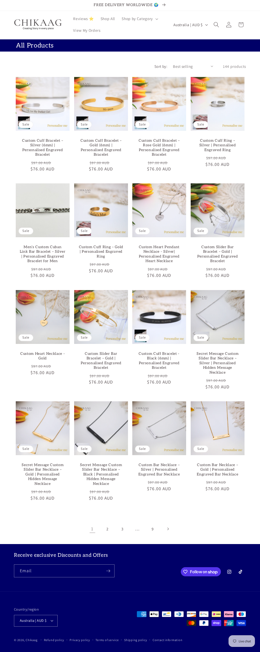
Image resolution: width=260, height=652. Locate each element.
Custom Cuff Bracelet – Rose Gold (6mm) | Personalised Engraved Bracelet (159, 147)
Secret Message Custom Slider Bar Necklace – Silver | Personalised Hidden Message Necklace (217, 362)
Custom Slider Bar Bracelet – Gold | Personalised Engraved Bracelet (217, 254)
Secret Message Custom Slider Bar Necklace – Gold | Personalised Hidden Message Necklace (42, 474)
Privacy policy (80, 640)
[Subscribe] (108, 571)
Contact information (168, 640)
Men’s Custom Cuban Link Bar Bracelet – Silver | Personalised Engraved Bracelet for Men (43, 254)
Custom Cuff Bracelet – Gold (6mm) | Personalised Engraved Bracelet (100, 147)
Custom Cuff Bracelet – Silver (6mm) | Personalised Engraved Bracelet (42, 147)
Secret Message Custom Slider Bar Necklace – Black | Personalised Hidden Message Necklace (101, 474)
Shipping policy (135, 640)
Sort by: (161, 66)
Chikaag (31, 640)
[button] (139, 19)
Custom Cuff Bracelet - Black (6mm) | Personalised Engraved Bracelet (159, 360)
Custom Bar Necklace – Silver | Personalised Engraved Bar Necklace (159, 469)
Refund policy (54, 640)
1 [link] (92, 529)
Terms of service (107, 640)
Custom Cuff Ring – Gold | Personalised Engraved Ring (101, 252)
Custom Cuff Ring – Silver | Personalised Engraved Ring (217, 145)
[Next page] (167, 529)
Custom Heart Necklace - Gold (42, 355)
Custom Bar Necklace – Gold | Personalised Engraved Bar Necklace (217, 469)
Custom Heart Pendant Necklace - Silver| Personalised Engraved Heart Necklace (159, 254)
